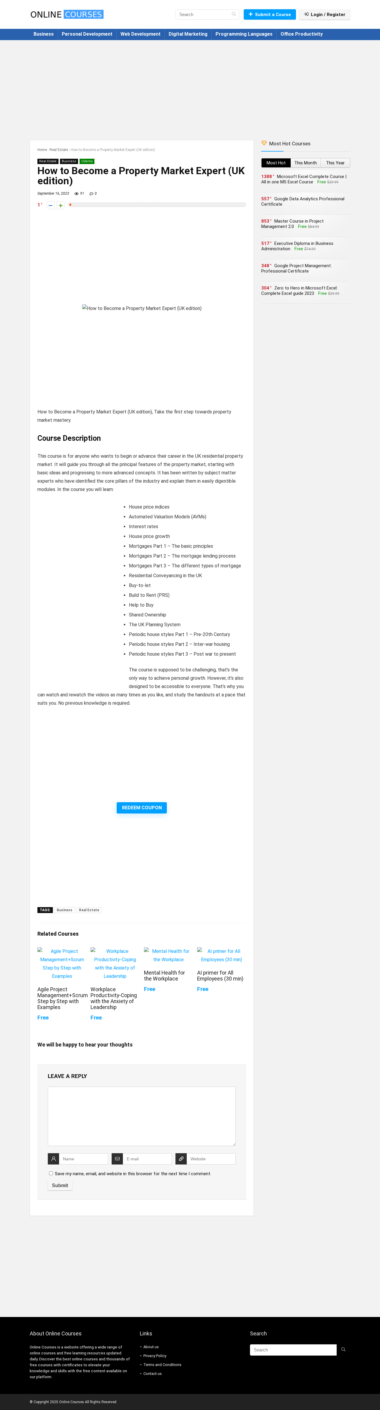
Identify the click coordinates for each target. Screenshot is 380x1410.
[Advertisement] (190, 87)
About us (151, 1347)
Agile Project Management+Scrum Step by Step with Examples (62, 998)
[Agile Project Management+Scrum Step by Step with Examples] (61, 951)
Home (42, 150)
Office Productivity (302, 34)
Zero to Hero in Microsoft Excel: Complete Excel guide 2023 (299, 290)
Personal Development (87, 34)
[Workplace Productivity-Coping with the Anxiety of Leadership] (115, 951)
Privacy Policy (154, 1356)
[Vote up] (61, 205)
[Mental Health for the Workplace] (168, 951)
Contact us (152, 1373)
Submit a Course (273, 14)
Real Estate (59, 150)
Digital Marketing (188, 34)
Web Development (141, 34)
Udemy (87, 161)
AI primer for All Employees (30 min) (220, 976)
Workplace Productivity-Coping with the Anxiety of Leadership (114, 998)
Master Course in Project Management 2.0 (292, 223)
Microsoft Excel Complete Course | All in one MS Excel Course (303, 179)
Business (44, 34)
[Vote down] (51, 205)
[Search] (233, 15)
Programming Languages (244, 34)
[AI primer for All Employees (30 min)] (221, 951)
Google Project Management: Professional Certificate (296, 268)
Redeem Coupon (142, 808)
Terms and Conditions (162, 1364)
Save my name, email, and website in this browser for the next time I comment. (133, 1173)
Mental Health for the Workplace (164, 976)
